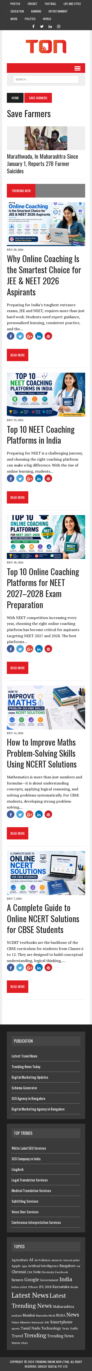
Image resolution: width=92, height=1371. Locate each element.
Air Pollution (42, 1260)
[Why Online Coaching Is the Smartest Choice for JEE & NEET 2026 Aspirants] (46, 243)
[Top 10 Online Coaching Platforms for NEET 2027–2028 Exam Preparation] (46, 555)
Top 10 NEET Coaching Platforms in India (41, 434)
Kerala (74, 1287)
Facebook (61, 1272)
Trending (35, 1335)
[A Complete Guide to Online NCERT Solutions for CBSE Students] (46, 891)
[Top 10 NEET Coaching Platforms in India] (46, 413)
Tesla (65, 1328)
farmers (17, 1280)
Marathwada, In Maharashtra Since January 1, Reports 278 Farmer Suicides (42, 163)
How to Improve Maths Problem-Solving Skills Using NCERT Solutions (42, 752)
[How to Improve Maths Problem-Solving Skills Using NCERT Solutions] (46, 726)
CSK (29, 1272)
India (65, 1279)
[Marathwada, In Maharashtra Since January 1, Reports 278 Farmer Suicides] (46, 146)
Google (31, 1279)
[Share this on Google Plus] (29, 336)
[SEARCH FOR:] (46, 79)
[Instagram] (59, 26)
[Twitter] (42, 26)
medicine (17, 1315)
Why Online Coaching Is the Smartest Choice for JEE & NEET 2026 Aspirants (44, 274)
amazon (56, 1260)
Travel (17, 1335)
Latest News (30, 1295)
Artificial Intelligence (43, 1266)
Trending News (60, 1335)
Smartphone (61, 1322)
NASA (60, 1315)
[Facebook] (33, 26)
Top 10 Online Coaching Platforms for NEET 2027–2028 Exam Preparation (43, 588)
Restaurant (38, 1322)
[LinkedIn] (50, 26)
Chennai (19, 1271)
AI (31, 1259)
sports (16, 1328)
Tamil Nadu (30, 1328)
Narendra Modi (45, 1315)
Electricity (48, 1272)
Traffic (74, 1328)
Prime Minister (21, 1322)
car (78, 1266)
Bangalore (67, 1266)
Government (49, 1280)
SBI (47, 1322)
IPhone (33, 1287)
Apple (16, 1266)
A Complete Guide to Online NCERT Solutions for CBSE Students (43, 918)
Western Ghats (20, 1343)
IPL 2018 (45, 1287)
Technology (51, 1328)
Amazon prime (71, 1260)
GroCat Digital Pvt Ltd (52, 1366)
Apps (24, 1266)
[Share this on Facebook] (10, 336)
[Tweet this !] (20, 336)
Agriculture (20, 1260)
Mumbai (29, 1315)
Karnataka (60, 1286)
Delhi (37, 1272)
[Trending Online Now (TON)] (46, 46)
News (72, 1314)
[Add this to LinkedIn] (39, 336)
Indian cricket (19, 1287)
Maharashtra (63, 1306)
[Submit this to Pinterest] (48, 336)
